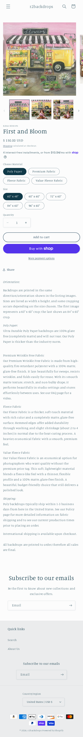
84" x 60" (13, 205)
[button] (8, 6)
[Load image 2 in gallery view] (41, 110)
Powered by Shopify (52, 730)
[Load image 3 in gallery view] (63, 110)
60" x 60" (34, 196)
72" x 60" (55, 196)
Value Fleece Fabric (49, 180)
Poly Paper (14, 171)
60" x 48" (13, 196)
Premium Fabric (43, 171)
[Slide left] (4, 111)
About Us (14, 648)
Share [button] (11, 269)
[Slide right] (79, 111)
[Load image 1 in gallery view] (19, 110)
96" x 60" (34, 205)
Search (12, 640)
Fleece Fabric (16, 180)
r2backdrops (35, 730)
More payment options (41, 258)
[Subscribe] (70, 605)
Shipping (7, 146)
